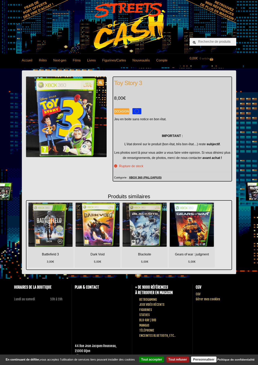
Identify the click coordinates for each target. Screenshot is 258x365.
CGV (198, 294)
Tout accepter (151, 359)
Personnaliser (203, 359)
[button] (100, 82)
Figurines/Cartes (114, 60)
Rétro (43, 60)
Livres (91, 60)
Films (77, 60)
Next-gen (59, 60)
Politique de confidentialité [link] (236, 359)
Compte (161, 60)
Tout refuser (177, 359)
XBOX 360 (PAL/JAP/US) (145, 177)
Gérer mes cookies (208, 299)
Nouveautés (141, 60)
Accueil (27, 60)
